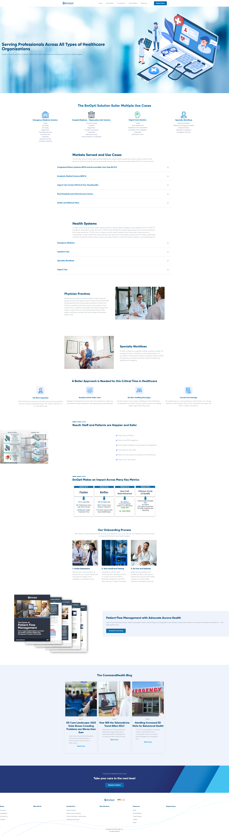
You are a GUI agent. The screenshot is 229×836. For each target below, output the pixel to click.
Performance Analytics (73, 813)
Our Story (3, 810)
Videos (135, 819)
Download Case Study (116, 631)
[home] (68, 3)
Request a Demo (114, 785)
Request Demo (160, 3)
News (134, 822)
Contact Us (4, 816)
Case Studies (137, 816)
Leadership (3, 813)
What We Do (110, 3)
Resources (144, 3)
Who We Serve (133, 3)
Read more (81, 746)
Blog (134, 810)
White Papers (137, 813)
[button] (100, 3)
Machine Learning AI (73, 819)
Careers (2, 819)
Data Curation (71, 810)
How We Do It (121, 3)
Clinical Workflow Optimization (76, 816)
